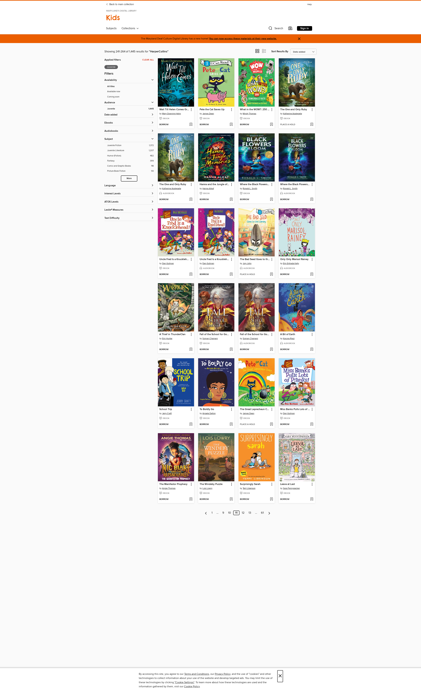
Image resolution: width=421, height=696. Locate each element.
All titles (111, 86)
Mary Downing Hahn (171, 113)
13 (249, 513)
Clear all (148, 59)
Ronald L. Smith (250, 188)
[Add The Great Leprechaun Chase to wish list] (271, 424)
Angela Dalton (209, 413)
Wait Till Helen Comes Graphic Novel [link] (174, 109)
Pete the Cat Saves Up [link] (212, 109)
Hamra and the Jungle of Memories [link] (215, 184)
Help (309, 4)
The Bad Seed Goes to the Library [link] (255, 259)
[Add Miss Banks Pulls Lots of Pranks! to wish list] (312, 424)
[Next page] (269, 513)
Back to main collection (121, 4)
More (129, 178)
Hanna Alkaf (208, 188)
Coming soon (113, 96)
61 (262, 513)
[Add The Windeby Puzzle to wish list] (231, 499)
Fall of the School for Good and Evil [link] (215, 334)
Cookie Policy (192, 686)
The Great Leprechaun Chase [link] (255, 409)
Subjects (111, 28)
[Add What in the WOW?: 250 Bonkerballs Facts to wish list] (271, 125)
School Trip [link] (165, 409)
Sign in (304, 28)
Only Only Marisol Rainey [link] (294, 259)
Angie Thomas (168, 488)
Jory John (247, 263)
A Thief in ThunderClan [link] (172, 334)
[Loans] (290, 29)
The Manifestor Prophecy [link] (173, 484)
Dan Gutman (168, 263)
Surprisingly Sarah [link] (250, 484)
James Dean (208, 113)
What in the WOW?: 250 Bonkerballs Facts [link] (255, 109)
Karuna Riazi (289, 338)
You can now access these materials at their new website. (243, 38)
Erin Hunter (167, 338)
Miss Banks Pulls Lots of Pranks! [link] (295, 409)
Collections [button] (129, 28)
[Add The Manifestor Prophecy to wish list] (191, 499)
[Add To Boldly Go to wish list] (231, 424)
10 (229, 513)
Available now (113, 91)
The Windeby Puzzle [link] (211, 484)
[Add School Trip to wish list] (191, 424)
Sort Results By (279, 51)
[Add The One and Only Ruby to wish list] (312, 125)
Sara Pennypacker (291, 488)
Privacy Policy (222, 674)
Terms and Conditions (196, 674)
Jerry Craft (167, 413)
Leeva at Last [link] (287, 484)
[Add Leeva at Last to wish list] (312, 499)
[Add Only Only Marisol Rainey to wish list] (312, 274)
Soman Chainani (210, 338)
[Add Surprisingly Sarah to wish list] (271, 499)
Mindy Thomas (249, 113)
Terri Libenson (249, 488)
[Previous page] (206, 513)
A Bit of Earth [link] (287, 334)
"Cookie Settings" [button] (184, 682)
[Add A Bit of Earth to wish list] (312, 349)
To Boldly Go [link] (207, 409)
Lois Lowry (207, 488)
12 (243, 513)
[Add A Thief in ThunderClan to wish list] (191, 349)
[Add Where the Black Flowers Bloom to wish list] (271, 199)
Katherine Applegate (292, 113)
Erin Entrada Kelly (291, 263)
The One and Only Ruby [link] (293, 109)
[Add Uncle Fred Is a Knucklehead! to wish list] (191, 274)
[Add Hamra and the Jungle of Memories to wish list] (231, 199)
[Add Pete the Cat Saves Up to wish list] (231, 125)
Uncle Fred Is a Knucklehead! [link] (174, 259)
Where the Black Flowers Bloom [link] (255, 184)
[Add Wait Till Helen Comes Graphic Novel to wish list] (191, 125)
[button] (275, 29)
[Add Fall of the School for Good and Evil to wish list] (231, 349)
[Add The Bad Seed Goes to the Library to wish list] (271, 274)
